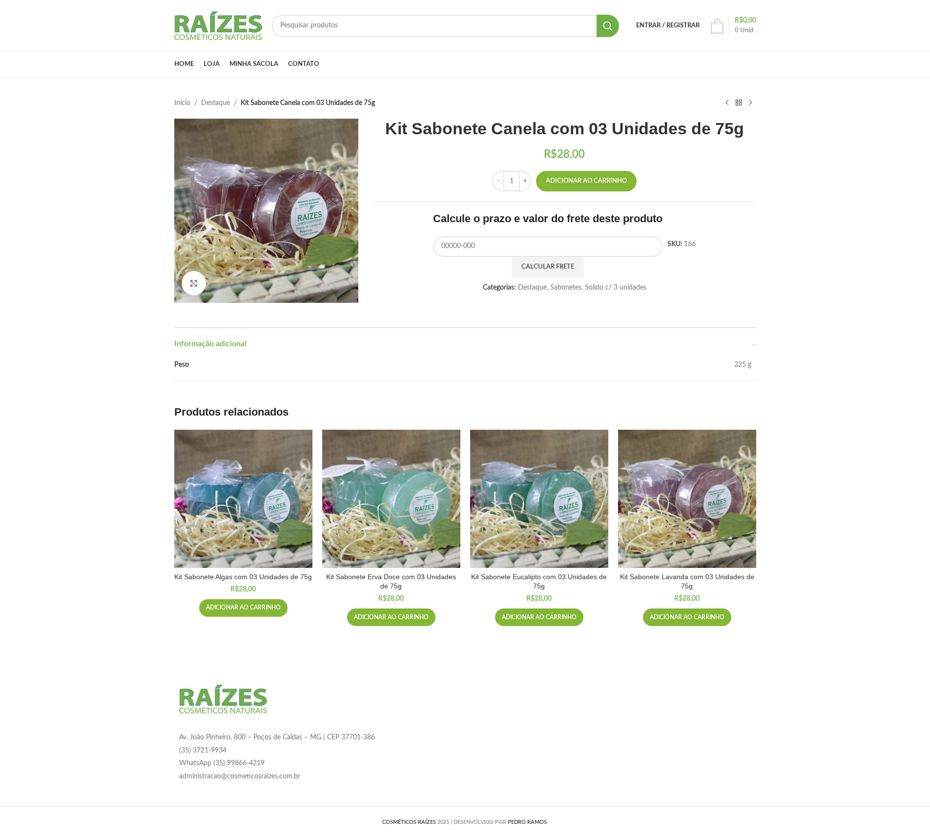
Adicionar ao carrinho (586, 181)
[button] (243, 608)
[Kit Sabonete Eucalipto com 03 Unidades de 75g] (539, 499)
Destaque (215, 103)
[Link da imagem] (223, 698)
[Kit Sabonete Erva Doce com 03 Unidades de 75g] (391, 499)
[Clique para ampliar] (194, 283)
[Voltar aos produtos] (738, 103)
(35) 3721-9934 (203, 750)
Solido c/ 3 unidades (615, 287)
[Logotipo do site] (218, 25)
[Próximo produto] (750, 103)
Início (182, 103)
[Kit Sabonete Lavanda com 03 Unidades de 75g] (687, 499)
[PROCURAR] (608, 26)
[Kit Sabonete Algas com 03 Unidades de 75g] (243, 499)
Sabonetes (565, 287)
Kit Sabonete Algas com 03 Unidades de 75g (243, 577)
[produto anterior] (727, 103)
